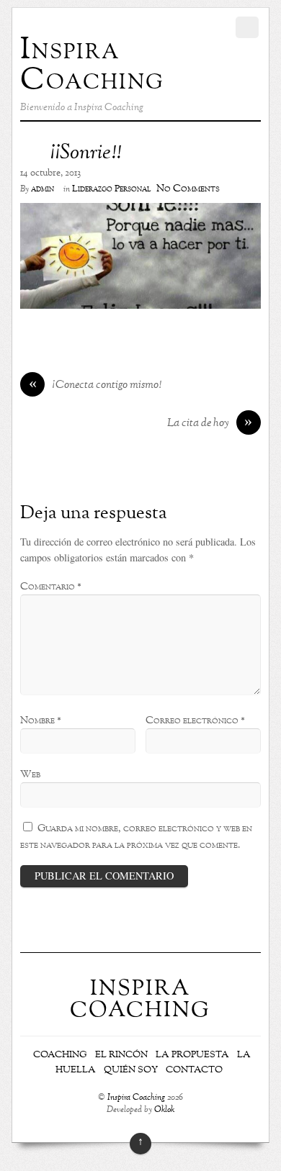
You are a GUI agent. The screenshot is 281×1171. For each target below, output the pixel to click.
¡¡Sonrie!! (85, 153)
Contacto (194, 1070)
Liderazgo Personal (111, 189)
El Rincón (121, 1055)
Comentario (50, 586)
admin (42, 189)
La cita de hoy (210, 424)
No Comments (188, 188)
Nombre (40, 720)
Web (30, 774)
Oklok (164, 1110)
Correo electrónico (195, 720)
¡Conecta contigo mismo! (95, 386)
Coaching (60, 1055)
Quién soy (131, 1070)
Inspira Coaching (136, 1098)
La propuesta (192, 1055)
